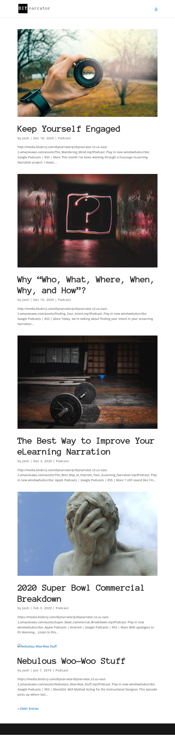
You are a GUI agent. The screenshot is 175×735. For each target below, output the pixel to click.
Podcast (64, 138)
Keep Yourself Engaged (69, 128)
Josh (25, 138)
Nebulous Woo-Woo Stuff (71, 660)
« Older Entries (28, 709)
